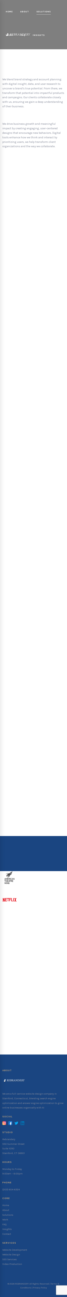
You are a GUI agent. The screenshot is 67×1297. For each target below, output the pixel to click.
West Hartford (40, 993)
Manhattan (48, 1032)
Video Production (14, 606)
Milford (6, 980)
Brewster (17, 1023)
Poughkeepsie (11, 1041)
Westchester (47, 1041)
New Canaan (20, 980)
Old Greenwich (51, 984)
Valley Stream (29, 1041)
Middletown (39, 1028)
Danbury (7, 975)
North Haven (10, 984)
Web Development (15, 499)
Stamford (45, 989)
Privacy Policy (40, 1287)
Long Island (23, 1028)
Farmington (33, 975)
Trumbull (8, 993)
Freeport (29, 1023)
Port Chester (41, 1037)
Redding (21, 989)
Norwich (36, 984)
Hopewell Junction (47, 1023)
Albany (6, 1023)
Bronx (13, 1032)
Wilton (28, 998)
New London (52, 980)
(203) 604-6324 (11, 1189)
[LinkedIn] (22, 1123)
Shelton (33, 989)
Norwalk (24, 984)
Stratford (58, 989)
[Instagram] (4, 1123)
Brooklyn (23, 1032)
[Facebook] (10, 1123)
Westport (17, 998)
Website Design (13, 443)
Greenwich (48, 975)
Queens (35, 1032)
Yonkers (16, 1046)
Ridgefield (8, 989)
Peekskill (27, 1037)
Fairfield (19, 975)
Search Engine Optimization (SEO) (26, 555)
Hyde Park (8, 1028)
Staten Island (10, 1037)
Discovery (16, 164)
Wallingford (22, 993)
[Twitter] (16, 1123)
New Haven (36, 980)
